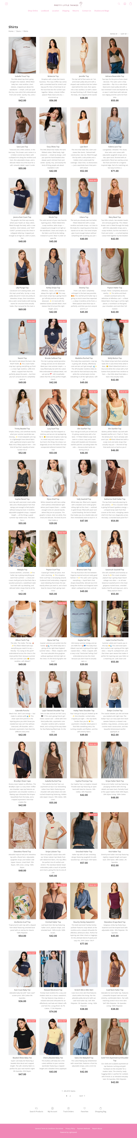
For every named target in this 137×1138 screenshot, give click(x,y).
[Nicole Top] (53, 196)
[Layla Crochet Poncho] (114, 619)
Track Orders (68, 1111)
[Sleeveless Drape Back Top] (114, 901)
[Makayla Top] (22, 548)
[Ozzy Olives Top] (53, 125)
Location (55, 11)
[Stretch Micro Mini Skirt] (84, 969)
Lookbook (45, 11)
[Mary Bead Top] (114, 196)
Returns (76, 11)
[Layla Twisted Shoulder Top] (53, 689)
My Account (52, 1111)
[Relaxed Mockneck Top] (53, 969)
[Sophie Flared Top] (22, 478)
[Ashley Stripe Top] (53, 266)
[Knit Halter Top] (114, 830)
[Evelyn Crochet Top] (114, 689)
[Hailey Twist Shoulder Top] (84, 689)
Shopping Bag (100, 1111)
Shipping (65, 11)
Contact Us (86, 11)
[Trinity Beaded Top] (22, 407)
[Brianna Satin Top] (84, 548)
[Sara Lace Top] (22, 125)
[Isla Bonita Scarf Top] (22, 901)
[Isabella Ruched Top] (53, 760)
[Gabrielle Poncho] (22, 689)
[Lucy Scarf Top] (53, 407)
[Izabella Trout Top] (22, 55)
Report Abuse (97, 1128)
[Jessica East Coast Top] (22, 196)
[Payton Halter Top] (114, 266)
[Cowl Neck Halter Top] (114, 969)
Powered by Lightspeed (68, 1132)
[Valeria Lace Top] (114, 125)
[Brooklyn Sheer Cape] (22, 760)
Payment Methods (83, 1128)
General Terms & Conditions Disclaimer (49, 1128)
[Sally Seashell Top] (84, 478)
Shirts (25, 31)
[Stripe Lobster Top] (53, 830)
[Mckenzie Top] (53, 55)
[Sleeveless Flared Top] (22, 830)
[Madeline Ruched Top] (84, 337)
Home (11, 31)
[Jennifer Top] (84, 55)
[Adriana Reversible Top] (114, 55)
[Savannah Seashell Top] (114, 548)
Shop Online (33, 11)
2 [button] (70, 1096)
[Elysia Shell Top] (53, 478)
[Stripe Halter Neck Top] (114, 760)
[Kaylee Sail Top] (84, 619)
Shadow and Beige (101, 11)
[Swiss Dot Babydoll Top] (84, 1036)
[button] (68, 5)
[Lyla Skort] (84, 125)
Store (18, 31)
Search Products (36, 1111)
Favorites (84, 1111)
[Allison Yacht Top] (22, 619)
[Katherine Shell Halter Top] (114, 478)
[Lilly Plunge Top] (22, 266)
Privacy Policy (70, 1128)
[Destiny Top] (84, 266)
